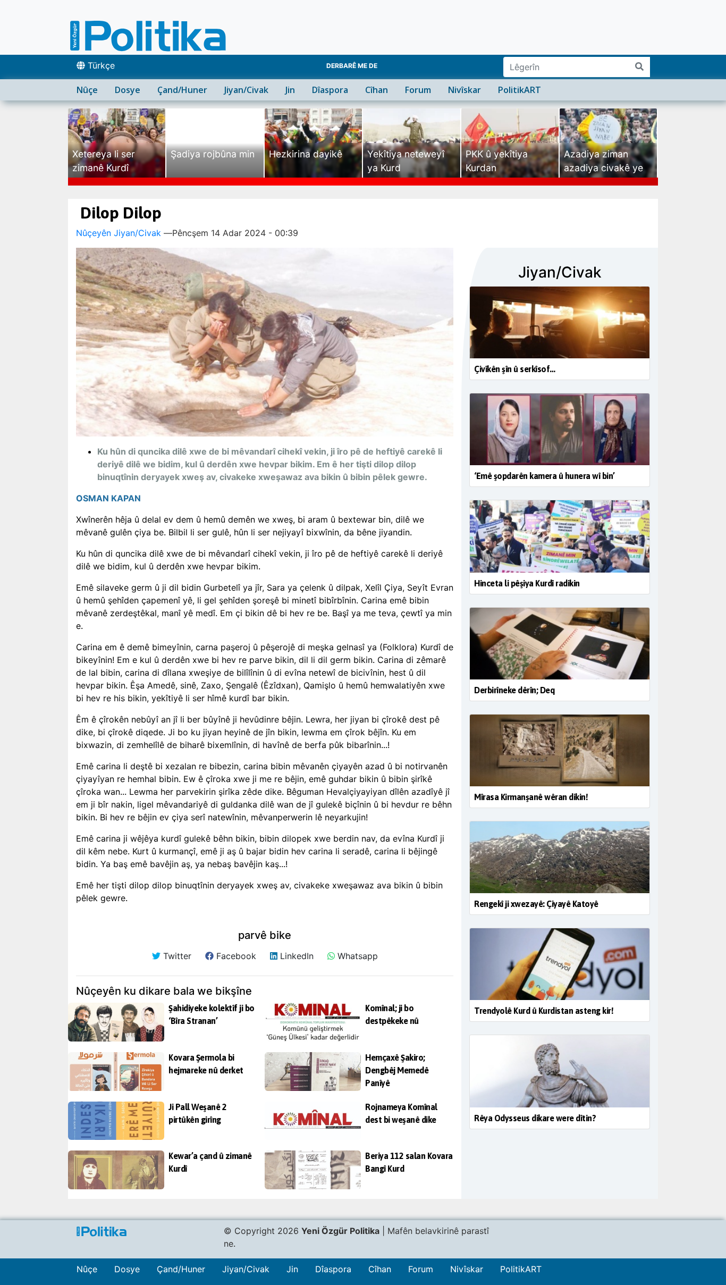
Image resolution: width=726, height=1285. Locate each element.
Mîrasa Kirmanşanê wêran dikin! (531, 797)
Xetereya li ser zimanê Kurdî (103, 160)
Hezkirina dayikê (305, 153)
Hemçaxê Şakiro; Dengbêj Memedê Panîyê (396, 1070)
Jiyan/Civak (246, 90)
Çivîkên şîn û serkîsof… (514, 369)
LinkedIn (295, 956)
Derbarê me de (351, 66)
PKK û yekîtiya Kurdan (497, 160)
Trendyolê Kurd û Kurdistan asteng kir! (543, 1010)
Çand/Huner (182, 90)
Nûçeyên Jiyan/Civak (118, 233)
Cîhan (376, 90)
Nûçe (87, 90)
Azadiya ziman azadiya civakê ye (603, 160)
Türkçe (100, 65)
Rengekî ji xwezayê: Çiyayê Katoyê (536, 904)
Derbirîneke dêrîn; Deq (514, 690)
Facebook (235, 956)
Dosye (127, 90)
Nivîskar (464, 90)
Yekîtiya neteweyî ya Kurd (405, 160)
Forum (418, 90)
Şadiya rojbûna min (213, 153)
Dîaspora (330, 90)
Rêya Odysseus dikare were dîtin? (535, 1118)
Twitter (176, 956)
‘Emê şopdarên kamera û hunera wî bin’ (544, 476)
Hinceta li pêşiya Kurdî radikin (527, 583)
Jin (290, 90)
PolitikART (519, 90)
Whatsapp (356, 956)
